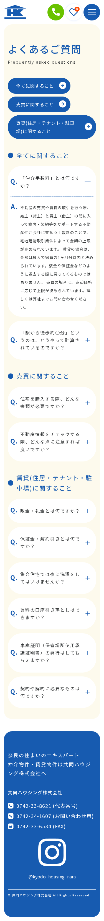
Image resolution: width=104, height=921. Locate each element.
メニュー (91, 12)
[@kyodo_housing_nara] (52, 852)
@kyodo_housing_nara (52, 876)
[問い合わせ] (55, 12)
